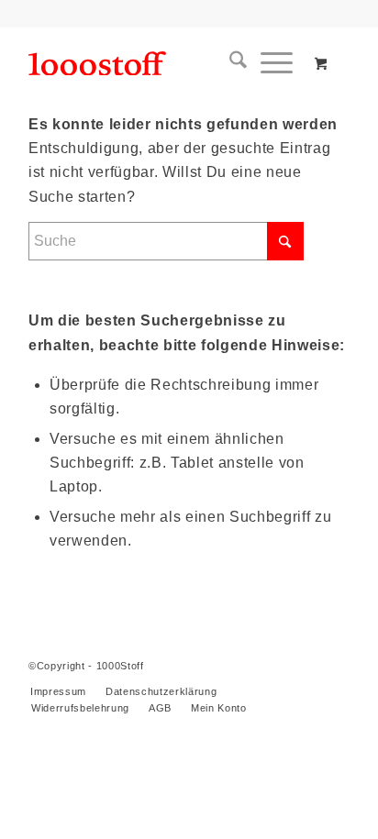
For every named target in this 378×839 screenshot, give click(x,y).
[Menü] (270, 63)
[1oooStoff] (156, 63)
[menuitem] (231, 63)
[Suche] (231, 63)
